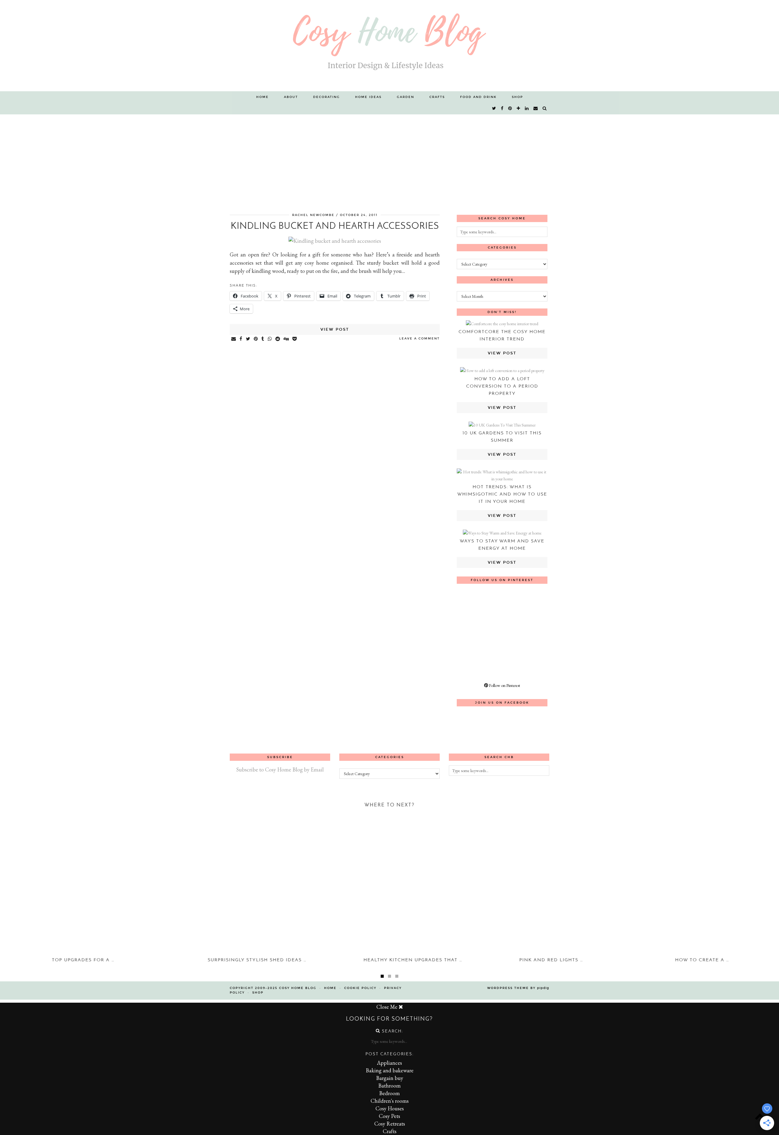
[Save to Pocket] (295, 339)
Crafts (437, 97)
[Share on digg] (286, 339)
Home (262, 97)
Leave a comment (419, 338)
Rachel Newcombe (313, 215)
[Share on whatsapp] (270, 339)
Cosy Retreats (389, 1123)
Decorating (326, 97)
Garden (405, 97)
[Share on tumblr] (263, 339)
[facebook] (502, 108)
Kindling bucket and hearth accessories (335, 226)
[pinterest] (510, 108)
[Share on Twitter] (248, 339)
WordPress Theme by (518, 988)
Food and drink (478, 97)
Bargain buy (389, 1077)
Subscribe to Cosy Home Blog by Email (280, 769)
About (291, 97)
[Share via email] (234, 339)
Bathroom (389, 1085)
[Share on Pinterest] (256, 339)
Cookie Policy (360, 988)
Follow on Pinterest (504, 685)
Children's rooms (390, 1100)
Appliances (389, 1062)
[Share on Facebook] (241, 339)
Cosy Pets (389, 1115)
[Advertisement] (389, 160)
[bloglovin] (519, 108)
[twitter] (494, 108)
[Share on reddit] (278, 339)
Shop (517, 97)
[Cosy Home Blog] (389, 45)
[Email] (535, 108)
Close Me (387, 1006)
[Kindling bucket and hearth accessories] (334, 240)
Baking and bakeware (390, 1070)
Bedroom (389, 1093)
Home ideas (368, 97)
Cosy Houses (390, 1108)
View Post (334, 329)
